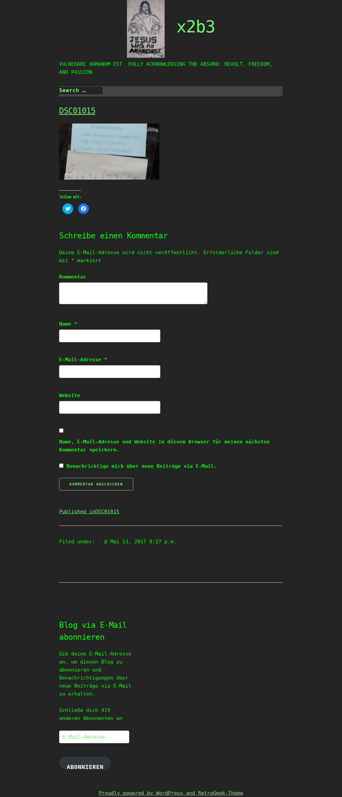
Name (68, 324)
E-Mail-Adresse (83, 360)
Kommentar (72, 277)
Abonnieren (85, 766)
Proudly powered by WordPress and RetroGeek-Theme (171, 793)
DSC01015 (77, 111)
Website (69, 395)
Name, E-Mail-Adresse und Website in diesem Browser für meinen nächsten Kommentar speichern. (164, 446)
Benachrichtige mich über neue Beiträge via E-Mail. (141, 466)
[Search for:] (81, 90)
